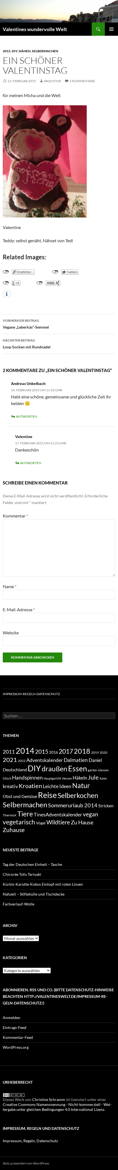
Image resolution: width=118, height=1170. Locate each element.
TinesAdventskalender (58, 814)
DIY (14, 51)
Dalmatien (76, 760)
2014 (25, 750)
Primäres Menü (111, 29)
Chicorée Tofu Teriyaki (22, 874)
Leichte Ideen (57, 786)
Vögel (41, 823)
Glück (7, 778)
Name (9, 586)
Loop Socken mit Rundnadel (26, 343)
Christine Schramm (48, 1099)
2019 (95, 752)
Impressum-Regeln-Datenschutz (31, 694)
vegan (90, 814)
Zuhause (14, 830)
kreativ (10, 786)
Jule (93, 777)
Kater (103, 778)
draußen (54, 769)
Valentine (52, 81)
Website (11, 632)
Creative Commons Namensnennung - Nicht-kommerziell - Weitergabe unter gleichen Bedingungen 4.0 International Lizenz (57, 1107)
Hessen (67, 778)
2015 (6, 51)
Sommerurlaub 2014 (72, 805)
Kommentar (15, 515)
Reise (47, 795)
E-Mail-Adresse (19, 609)
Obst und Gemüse (20, 796)
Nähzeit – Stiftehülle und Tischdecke (33, 894)
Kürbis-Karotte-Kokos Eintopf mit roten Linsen (43, 884)
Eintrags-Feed (14, 1027)
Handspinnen (27, 777)
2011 (9, 752)
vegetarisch (19, 822)
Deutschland (15, 769)
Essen (77, 768)
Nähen (24, 51)
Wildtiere (58, 822)
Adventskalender (44, 760)
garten (92, 770)
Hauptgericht (52, 778)
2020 (103, 752)
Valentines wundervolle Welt (35, 29)
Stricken (105, 805)
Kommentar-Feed (18, 1037)
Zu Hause (82, 822)
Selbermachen (45, 51)
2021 (10, 759)
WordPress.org (16, 1047)
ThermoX (9, 815)
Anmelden (11, 1017)
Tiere (25, 814)
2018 (82, 751)
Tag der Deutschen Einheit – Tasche (32, 864)
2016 (53, 752)
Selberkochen (78, 795)
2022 (22, 761)
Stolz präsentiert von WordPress (26, 1163)
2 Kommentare (82, 81)
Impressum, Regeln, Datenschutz (30, 1140)
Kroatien (30, 785)
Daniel (95, 760)
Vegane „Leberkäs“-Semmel (26, 323)
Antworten (26, 416)
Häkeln (80, 778)
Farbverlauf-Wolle (18, 904)
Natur (81, 785)
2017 (66, 751)
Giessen (103, 770)
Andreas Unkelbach (28, 383)
